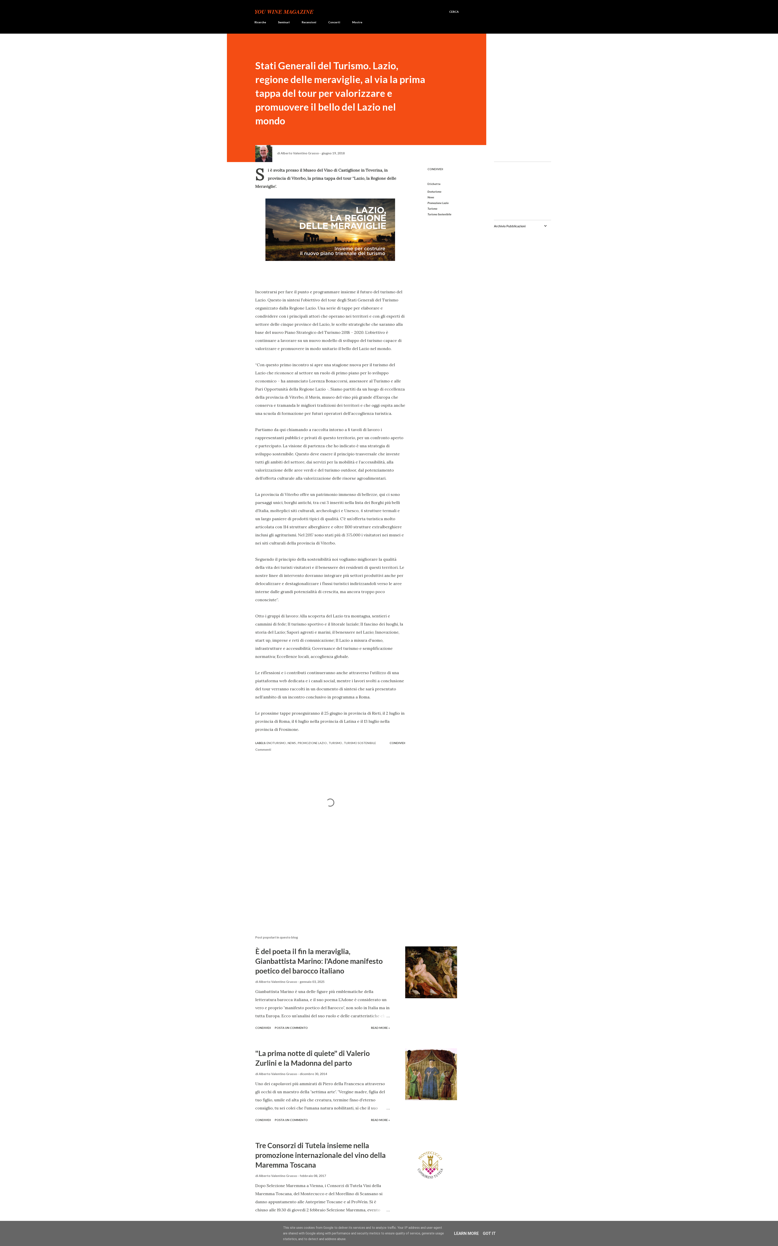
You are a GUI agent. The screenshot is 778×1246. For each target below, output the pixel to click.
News (430, 197)
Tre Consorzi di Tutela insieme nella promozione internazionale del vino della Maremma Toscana (320, 1155)
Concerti (334, 22)
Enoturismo (434, 191)
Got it (489, 1233)
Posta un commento (291, 1027)
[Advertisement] (323, 884)
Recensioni (309, 22)
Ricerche (260, 22)
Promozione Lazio (438, 203)
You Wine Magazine (284, 12)
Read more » (380, 1027)
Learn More (466, 1233)
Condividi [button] (435, 169)
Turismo (432, 208)
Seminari (284, 22)
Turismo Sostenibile (439, 214)
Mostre (357, 22)
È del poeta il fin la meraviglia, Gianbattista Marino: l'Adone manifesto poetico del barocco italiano (319, 961)
